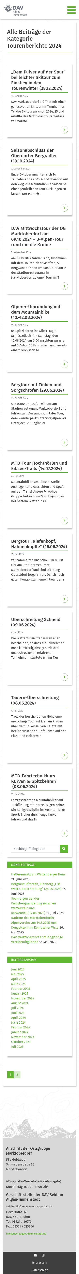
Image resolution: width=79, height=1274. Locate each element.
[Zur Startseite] (14, 10)
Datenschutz (40, 1270)
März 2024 (18, 1022)
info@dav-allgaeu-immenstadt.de (26, 1233)
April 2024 (18, 1018)
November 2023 (22, 1037)
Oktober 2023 (21, 1042)
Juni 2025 (17, 969)
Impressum (39, 1262)
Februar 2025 (20, 989)
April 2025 (18, 979)
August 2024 (20, 1003)
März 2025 (18, 984)
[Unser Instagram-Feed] (43, 1255)
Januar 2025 (19, 993)
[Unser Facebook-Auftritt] (36, 1255)
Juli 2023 (17, 1047)
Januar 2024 (19, 1032)
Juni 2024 (18, 1013)
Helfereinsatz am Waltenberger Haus (38, 874)
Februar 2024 (20, 1027)
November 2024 (22, 998)
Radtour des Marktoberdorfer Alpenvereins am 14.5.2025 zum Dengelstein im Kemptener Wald (35, 922)
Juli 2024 (17, 1008)
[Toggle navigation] (72, 10)
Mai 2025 (17, 974)
